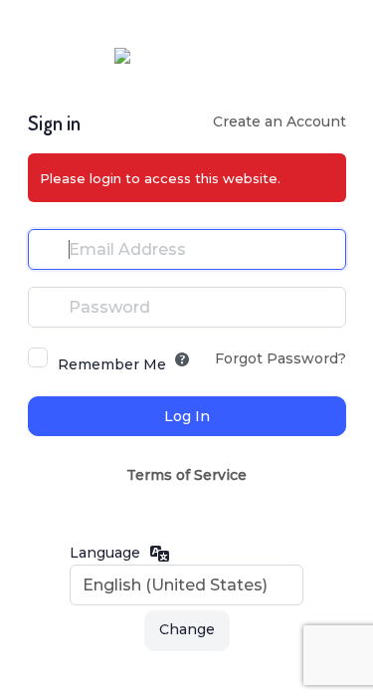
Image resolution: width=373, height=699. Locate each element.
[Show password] (326, 307)
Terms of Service (186, 475)
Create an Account (279, 121)
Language (105, 553)
